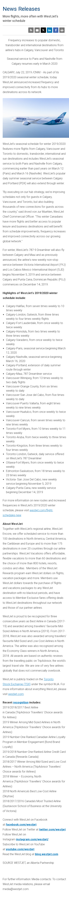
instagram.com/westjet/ (32, 839)
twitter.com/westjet (52, 829)
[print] (62, 30)
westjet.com (16, 694)
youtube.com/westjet (20, 849)
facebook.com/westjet (21, 824)
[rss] (31, 30)
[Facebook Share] (55, 30)
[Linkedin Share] (49, 30)
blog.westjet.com (46, 854)
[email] (37, 30)
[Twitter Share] (43, 30)
